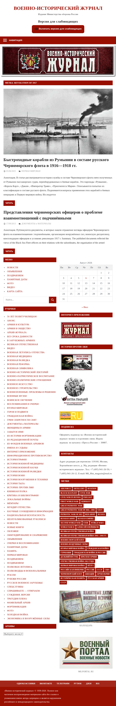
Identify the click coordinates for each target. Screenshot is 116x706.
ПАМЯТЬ (12, 551)
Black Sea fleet (69, 493)
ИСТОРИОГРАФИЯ (17, 459)
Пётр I (90, 565)
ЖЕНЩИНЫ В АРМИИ (19, 428)
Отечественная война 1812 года (77, 561)
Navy (100, 510)
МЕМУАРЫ (12, 503)
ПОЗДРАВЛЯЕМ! (15, 563)
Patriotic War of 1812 (71, 514)
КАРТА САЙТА (15, 291)
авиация (89, 574)
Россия (90, 570)
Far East (87, 497)
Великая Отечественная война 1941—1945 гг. (84, 536)
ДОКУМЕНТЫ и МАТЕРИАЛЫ (36, 224)
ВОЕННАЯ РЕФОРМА (18, 364)
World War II (67, 527)
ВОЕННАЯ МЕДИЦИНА (19, 356)
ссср (63, 583)
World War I (97, 523)
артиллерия (103, 574)
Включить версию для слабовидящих (60, 28)
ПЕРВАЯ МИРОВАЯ (30, 171)
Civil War (85, 493)
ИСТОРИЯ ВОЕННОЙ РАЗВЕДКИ (24, 471)
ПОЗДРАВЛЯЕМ (15, 275)
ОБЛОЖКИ (12, 531)
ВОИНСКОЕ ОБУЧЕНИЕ (19, 400)
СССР (99, 570)
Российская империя (72, 570)
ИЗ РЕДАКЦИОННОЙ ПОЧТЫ (22, 440)
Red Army (90, 514)
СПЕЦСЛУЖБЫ (15, 587)
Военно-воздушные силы (74, 544)
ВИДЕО (11, 287)
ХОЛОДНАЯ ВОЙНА (17, 614)
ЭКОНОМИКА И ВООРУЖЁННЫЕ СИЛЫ (28, 618)
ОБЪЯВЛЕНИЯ (14, 271)
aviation (91, 489)
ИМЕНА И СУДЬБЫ (17, 448)
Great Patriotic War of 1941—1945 (78, 510)
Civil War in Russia (71, 497)
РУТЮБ (78, 683)
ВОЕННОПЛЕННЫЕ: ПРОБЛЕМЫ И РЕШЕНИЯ (31, 392)
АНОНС (11, 320)
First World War (69, 501)
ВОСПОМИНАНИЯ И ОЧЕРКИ (23, 404)
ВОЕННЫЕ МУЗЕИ (17, 396)
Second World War (71, 523)
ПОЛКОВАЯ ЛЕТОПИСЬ (19, 567)
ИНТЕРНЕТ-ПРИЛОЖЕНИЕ (21, 451)
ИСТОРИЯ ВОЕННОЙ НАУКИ (22, 467)
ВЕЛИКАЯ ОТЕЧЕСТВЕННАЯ (22, 344)
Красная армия (89, 557)
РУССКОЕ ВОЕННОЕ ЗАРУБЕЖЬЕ (25, 583)
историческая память (73, 578)
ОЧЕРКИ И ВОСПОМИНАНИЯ (23, 543)
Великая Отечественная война (77, 531)
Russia (101, 514)
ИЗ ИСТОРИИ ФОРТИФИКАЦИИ (24, 436)
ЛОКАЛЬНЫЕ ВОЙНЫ (18, 499)
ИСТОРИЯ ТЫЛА (16, 483)
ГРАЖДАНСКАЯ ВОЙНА (20, 416)
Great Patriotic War (71, 506)
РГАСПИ (11, 575)
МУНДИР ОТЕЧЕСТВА (19, 507)
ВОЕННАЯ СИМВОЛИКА (20, 368)
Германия (66, 553)
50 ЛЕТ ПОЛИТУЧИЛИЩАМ (22, 316)
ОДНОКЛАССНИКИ (26, 683)
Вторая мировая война (73, 548)
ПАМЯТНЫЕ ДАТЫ (17, 279)
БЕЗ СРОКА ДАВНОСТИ (19, 336)
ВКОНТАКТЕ (46, 683)
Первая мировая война (73, 565)
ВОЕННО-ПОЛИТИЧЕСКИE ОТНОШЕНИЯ (29, 380)
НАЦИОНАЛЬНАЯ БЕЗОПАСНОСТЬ (26, 515)
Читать (9, 203)
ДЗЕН (88, 683)
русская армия (96, 578)
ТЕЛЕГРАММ (63, 683)
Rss (97, 683)
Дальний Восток (69, 557)
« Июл (85, 307)
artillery (79, 489)
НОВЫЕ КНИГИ (15, 527)
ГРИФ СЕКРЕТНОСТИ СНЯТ (22, 420)
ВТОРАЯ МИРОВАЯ (17, 408)
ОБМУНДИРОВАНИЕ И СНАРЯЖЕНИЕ (27, 535)
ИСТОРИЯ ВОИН (16, 475)
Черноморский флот (71, 574)
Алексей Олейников (88, 527)
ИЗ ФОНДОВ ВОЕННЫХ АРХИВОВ (25, 443)
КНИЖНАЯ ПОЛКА (17, 491)
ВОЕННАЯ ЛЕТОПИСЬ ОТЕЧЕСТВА (26, 352)
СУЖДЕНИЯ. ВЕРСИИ (18, 595)
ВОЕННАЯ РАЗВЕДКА (18, 360)
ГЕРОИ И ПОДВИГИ (17, 412)
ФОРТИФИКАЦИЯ (16, 606)
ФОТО (10, 283)
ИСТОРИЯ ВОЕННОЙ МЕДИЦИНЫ (25, 463)
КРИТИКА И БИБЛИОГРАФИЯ (23, 495)
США (107, 570)
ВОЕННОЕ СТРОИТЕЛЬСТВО (22, 388)
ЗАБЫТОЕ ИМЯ (15, 432)
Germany (86, 501)
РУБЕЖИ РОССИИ (16, 579)
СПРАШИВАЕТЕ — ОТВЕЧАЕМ (23, 591)
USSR (85, 523)
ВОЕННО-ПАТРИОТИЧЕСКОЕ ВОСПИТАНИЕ (31, 376)
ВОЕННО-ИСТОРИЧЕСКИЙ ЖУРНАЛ (58, 8)
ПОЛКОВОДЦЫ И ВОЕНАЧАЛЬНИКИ (26, 571)
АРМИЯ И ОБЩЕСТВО (19, 328)
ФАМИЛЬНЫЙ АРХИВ (18, 602)
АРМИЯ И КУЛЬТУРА (18, 324)
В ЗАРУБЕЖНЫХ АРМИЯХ (21, 340)
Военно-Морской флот (72, 540)
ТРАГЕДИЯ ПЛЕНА (17, 598)
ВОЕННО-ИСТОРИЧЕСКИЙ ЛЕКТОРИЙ (27, 372)
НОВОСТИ (12, 267)
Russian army (68, 519)
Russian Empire (86, 519)
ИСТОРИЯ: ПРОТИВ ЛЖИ (20, 487)
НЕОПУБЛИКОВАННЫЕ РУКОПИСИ (26, 519)
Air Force (66, 489)
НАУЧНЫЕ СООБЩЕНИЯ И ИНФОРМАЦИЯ (30, 511)
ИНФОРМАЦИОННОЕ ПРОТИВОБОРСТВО (29, 455)
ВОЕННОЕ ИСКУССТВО (19, 384)
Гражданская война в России (89, 553)
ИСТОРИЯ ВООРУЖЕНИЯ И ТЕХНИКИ (27, 479)
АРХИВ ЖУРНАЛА (17, 332)
